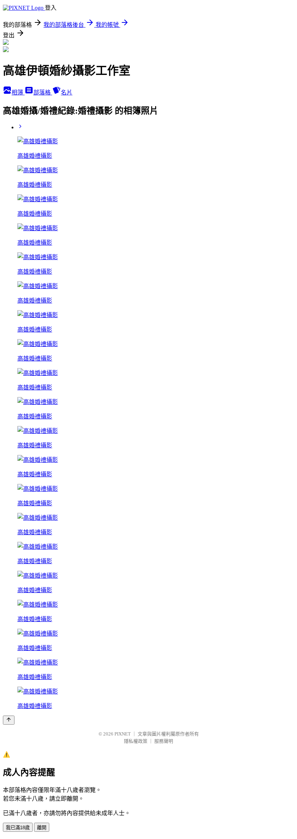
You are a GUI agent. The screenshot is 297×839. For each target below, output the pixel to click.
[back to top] (8, 720)
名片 (66, 92)
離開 (41, 827)
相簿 (18, 92)
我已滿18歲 (18, 827)
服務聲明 (163, 741)
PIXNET (122, 734)
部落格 (42, 92)
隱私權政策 (135, 741)
